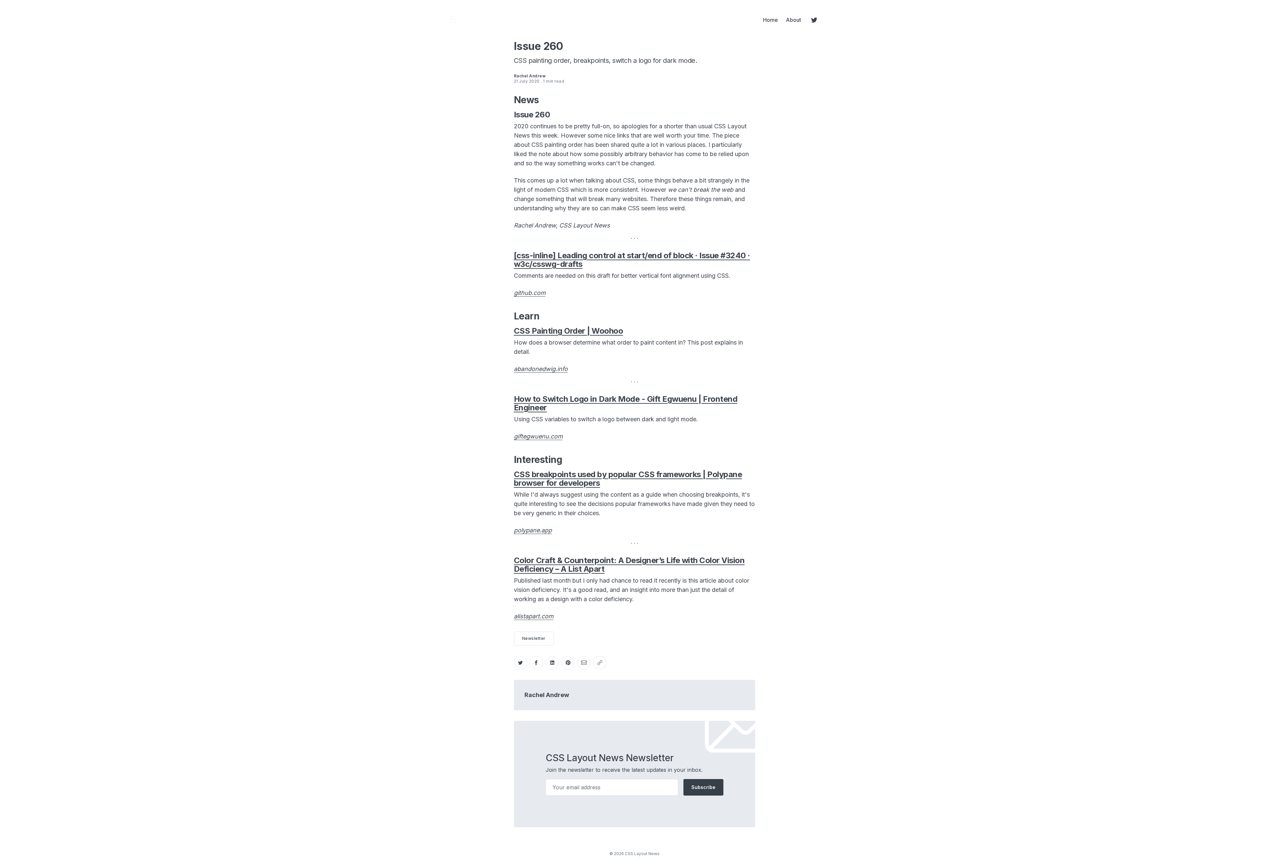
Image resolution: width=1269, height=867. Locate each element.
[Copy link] (599, 662)
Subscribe (703, 787)
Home (770, 20)
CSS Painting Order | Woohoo (568, 331)
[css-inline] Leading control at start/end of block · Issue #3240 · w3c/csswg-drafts (632, 260)
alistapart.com (534, 616)
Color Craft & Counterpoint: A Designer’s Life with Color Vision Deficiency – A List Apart (629, 565)
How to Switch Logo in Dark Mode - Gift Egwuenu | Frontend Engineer (626, 403)
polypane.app (533, 530)
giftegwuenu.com (538, 436)
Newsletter (534, 638)
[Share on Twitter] (520, 662)
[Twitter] (814, 20)
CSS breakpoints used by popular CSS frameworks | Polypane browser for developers (628, 479)
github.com (530, 292)
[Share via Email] (584, 662)
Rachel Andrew (546, 694)
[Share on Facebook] (536, 662)
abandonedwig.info (541, 368)
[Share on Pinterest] (568, 662)
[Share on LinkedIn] (552, 662)
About (793, 20)
